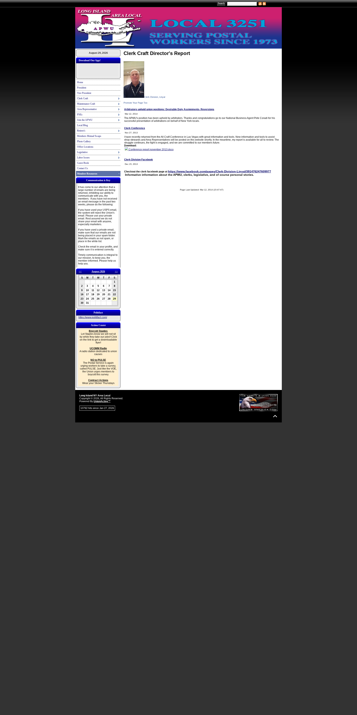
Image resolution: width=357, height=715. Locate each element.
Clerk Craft (82, 98)
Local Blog (82, 125)
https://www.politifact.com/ (93, 317)
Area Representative (87, 109)
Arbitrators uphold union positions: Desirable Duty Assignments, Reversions (169, 109)
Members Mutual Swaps (89, 136)
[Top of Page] (275, 416)
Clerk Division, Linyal (154, 97)
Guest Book (83, 162)
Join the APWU (85, 119)
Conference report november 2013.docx (151, 149)
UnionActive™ (102, 401)
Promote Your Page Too (135, 103)
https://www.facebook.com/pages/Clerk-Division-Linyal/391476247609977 (219, 171)
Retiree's (81, 130)
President (81, 87)
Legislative (82, 152)
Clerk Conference (134, 128)
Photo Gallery (84, 141)
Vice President (84, 93)
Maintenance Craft (86, 103)
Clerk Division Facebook (138, 159)
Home (80, 82)
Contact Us (82, 168)
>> (116, 271)
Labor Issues (83, 157)
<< (80, 271)
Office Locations (85, 146)
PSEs (79, 114)
